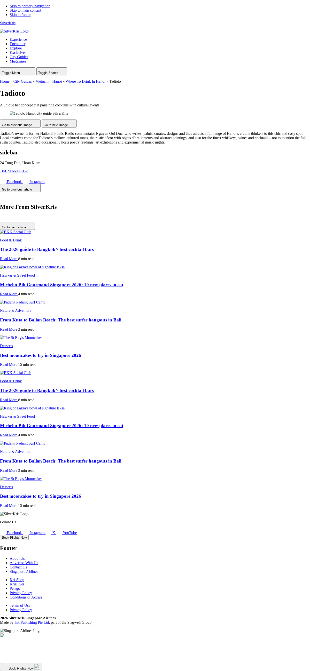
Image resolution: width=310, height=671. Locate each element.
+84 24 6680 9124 (14, 171)
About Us (17, 558)
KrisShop (17, 580)
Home (4, 81)
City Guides (22, 81)
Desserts (6, 346)
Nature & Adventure (15, 310)
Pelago (15, 588)
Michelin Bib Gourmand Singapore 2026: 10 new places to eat (61, 284)
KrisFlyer (17, 584)
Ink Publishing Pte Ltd (32, 622)
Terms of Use (20, 605)
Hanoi (57, 81)
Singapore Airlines (24, 571)
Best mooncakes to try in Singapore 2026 (40, 355)
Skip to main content (25, 10)
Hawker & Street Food (17, 275)
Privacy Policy (21, 593)
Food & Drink (11, 240)
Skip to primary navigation (30, 6)
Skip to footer (20, 15)
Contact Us (18, 567)
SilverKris (8, 23)
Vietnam (42, 81)
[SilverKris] (14, 31)
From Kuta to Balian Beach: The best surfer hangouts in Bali (60, 319)
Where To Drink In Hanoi (85, 81)
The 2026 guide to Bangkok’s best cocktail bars (47, 249)
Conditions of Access (26, 597)
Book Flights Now (14, 537)
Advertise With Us (24, 563)
